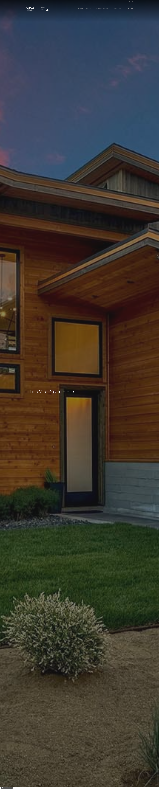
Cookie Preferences (7, 788)
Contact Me (128, 8)
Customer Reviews (101, 8)
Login (131, 1)
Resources (116, 8)
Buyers (80, 8)
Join (128, 1)
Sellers (88, 8)
